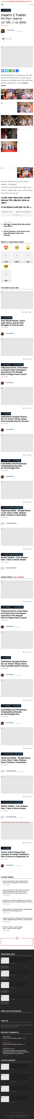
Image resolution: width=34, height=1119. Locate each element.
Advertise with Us (20, 1116)
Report (17, 215)
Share (3, 48)
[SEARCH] (32, 4)
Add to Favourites (24, 211)
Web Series (16, 460)
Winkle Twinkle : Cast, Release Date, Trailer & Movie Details (14, 558)
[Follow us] (30, 4)
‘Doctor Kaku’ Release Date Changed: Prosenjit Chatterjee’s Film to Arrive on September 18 (15, 854)
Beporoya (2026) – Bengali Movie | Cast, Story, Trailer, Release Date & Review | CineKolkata (15, 512)
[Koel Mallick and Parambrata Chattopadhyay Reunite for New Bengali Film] (17, 443)
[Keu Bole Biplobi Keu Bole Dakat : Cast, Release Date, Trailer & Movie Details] (5, 985)
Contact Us (11, 1116)
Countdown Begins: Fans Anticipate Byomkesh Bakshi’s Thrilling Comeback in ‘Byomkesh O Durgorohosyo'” (16, 1052)
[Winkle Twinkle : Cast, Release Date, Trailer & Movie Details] (17, 537)
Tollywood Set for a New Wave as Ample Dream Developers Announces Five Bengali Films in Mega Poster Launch (14, 370)
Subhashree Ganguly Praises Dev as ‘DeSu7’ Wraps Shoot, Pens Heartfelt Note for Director (15, 419)
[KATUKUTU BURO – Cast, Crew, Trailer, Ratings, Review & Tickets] (5, 998)
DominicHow (6, 1036)
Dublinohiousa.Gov (8, 1048)
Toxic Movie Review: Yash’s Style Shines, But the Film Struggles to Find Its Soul (13, 323)
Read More (5, 967)
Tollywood (6, 364)
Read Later (8, 211)
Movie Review (7, 317)
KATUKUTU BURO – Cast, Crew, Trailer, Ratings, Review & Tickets (21, 996)
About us (6, 1115)
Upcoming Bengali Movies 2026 (12, 507)
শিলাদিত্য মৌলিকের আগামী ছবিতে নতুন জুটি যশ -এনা (14, 1038)
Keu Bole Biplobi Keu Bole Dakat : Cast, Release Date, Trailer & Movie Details (19, 984)
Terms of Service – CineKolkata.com (20, 1115)
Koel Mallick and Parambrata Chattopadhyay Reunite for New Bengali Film (13, 466)
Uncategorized (18, 364)
